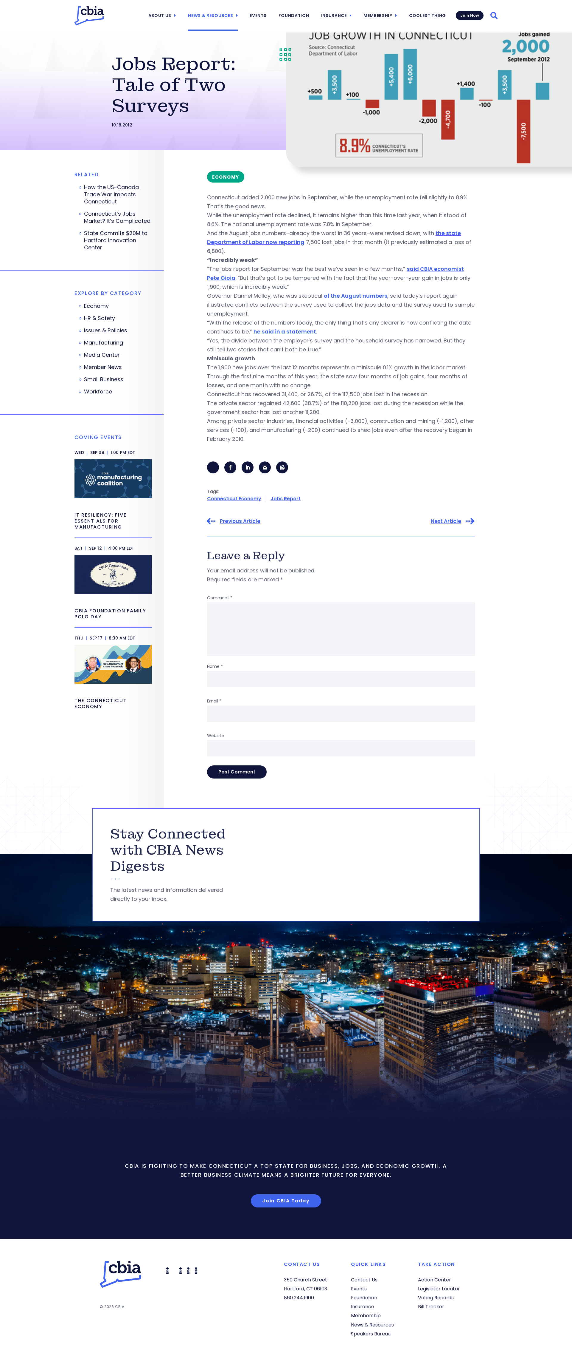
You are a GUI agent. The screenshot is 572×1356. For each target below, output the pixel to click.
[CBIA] (89, 15)
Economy (96, 306)
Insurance (334, 15)
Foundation (294, 15)
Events (258, 15)
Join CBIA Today (286, 1200)
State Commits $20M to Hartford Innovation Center (115, 240)
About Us (160, 15)
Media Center (102, 355)
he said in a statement (285, 331)
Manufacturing (103, 342)
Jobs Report (286, 498)
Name (215, 666)
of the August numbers (355, 295)
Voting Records (436, 1297)
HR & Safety (99, 318)
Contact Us (364, 1279)
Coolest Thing (427, 15)
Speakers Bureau (371, 1333)
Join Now (469, 15)
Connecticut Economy (234, 498)
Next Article (446, 521)
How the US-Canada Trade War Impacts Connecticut (111, 194)
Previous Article (240, 521)
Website (215, 736)
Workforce (98, 391)
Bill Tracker (431, 1306)
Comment (219, 598)
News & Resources (210, 15)
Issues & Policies (105, 330)
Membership (377, 15)
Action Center (434, 1279)
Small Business (103, 379)
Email (214, 701)
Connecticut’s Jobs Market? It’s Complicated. (117, 217)
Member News (103, 367)
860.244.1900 (299, 1297)
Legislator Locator (439, 1288)
